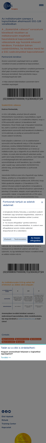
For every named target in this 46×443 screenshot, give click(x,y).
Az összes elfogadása (35, 239)
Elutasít (7, 239)
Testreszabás (20, 239)
